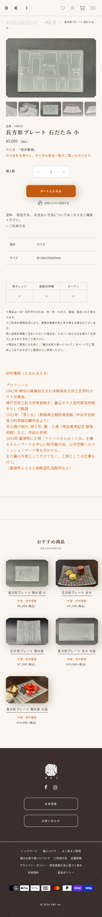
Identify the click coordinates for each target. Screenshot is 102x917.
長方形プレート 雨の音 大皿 (27, 709)
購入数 (10, 171)
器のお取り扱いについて (35, 858)
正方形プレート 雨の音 (27, 651)
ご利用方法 (60, 858)
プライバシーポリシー (33, 865)
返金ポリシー (66, 872)
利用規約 (33, 872)
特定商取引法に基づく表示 (66, 865)
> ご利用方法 (15, 226)
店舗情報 (76, 858)
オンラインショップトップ (21, 22)
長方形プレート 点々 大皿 (77, 651)
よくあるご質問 (71, 851)
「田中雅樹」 (28, 149)
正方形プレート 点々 (77, 593)
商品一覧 (51, 22)
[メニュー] (92, 8)
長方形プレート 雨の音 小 (27, 593)
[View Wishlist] (63, 8)
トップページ (29, 851)
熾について (49, 851)
